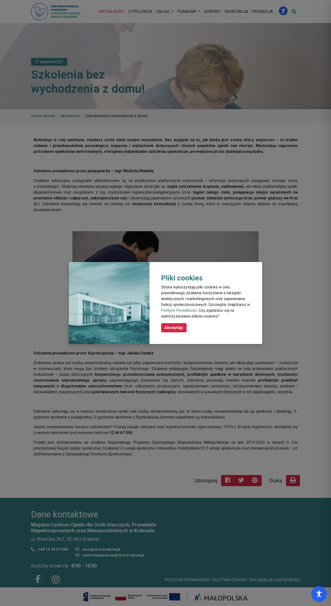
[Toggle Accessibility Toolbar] (319, 594)
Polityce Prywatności (179, 310)
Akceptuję (174, 327)
